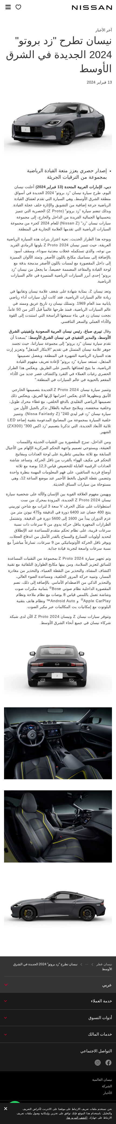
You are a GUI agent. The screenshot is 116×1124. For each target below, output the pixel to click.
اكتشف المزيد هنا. (76, 1117)
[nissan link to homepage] (92, 7)
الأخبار (107, 1093)
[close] (5, 1109)
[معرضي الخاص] (18, 7)
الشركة (107, 1086)
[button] (8, 7)
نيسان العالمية (102, 1080)
